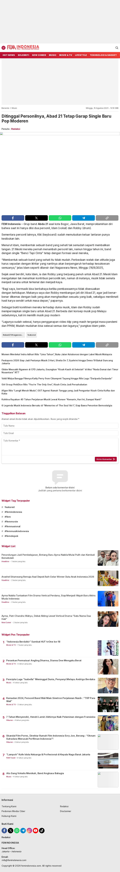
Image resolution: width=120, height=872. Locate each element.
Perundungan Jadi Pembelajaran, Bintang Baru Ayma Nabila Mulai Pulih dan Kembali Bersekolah (48, 556)
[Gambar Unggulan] (60, 173)
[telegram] (83, 218)
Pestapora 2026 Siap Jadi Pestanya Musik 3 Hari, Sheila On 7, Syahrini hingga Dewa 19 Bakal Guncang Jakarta (57, 362)
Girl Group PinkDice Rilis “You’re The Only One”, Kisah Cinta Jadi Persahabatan (44, 384)
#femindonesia (13, 511)
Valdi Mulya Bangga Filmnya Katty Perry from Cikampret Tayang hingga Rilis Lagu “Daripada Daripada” (57, 378)
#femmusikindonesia (17, 531)
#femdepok (11, 536)
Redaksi (15, 129)
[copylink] (107, 218)
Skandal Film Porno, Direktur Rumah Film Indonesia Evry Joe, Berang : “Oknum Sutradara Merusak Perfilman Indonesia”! (50, 737)
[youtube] (35, 830)
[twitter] (36, 218)
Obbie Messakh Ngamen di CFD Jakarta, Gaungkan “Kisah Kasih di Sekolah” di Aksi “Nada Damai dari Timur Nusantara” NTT (60, 371)
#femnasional (12, 526)
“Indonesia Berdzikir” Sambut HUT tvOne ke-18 (33, 641)
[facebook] (13, 218)
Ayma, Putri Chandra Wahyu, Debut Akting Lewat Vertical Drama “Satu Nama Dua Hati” (46, 617)
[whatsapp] (60, 218)
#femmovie (11, 521)
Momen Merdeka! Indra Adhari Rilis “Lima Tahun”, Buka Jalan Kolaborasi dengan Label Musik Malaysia (57, 354)
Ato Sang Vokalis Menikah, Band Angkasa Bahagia (35, 773)
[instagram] (29, 830)
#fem (8, 516)
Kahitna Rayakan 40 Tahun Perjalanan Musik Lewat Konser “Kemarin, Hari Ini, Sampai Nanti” (52, 399)
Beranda (5, 108)
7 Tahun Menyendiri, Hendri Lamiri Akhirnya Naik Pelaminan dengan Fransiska (50, 716)
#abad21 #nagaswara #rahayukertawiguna (14, 335)
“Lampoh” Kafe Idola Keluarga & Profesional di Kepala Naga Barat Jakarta (48, 754)
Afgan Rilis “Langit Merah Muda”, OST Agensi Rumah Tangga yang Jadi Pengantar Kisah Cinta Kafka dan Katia (58, 392)
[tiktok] (42, 830)
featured (32, 335)
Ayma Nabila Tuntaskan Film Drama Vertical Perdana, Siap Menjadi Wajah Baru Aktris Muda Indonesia (48, 597)
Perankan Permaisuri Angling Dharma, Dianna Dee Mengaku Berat (43, 660)
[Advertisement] (60, 22)
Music (14, 108)
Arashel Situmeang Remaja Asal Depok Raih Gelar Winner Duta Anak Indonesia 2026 (48, 576)
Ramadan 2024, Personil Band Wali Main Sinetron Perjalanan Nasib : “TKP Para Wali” (50, 700)
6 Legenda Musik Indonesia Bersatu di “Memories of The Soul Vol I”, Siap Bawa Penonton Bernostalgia (57, 405)
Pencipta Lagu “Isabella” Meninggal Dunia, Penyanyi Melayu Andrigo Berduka (50, 679)
